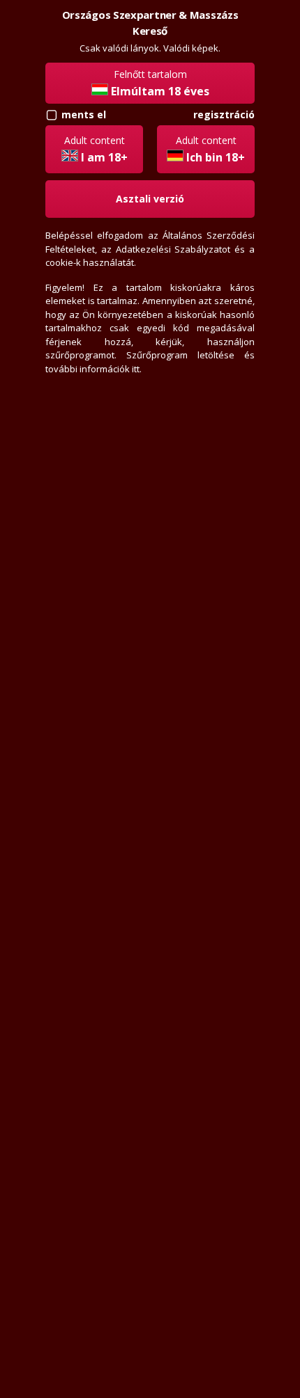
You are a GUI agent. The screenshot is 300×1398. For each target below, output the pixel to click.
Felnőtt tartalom (160, 83)
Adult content (96, 149)
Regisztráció (224, 114)
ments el (83, 114)
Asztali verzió (150, 198)
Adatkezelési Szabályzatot (173, 249)
